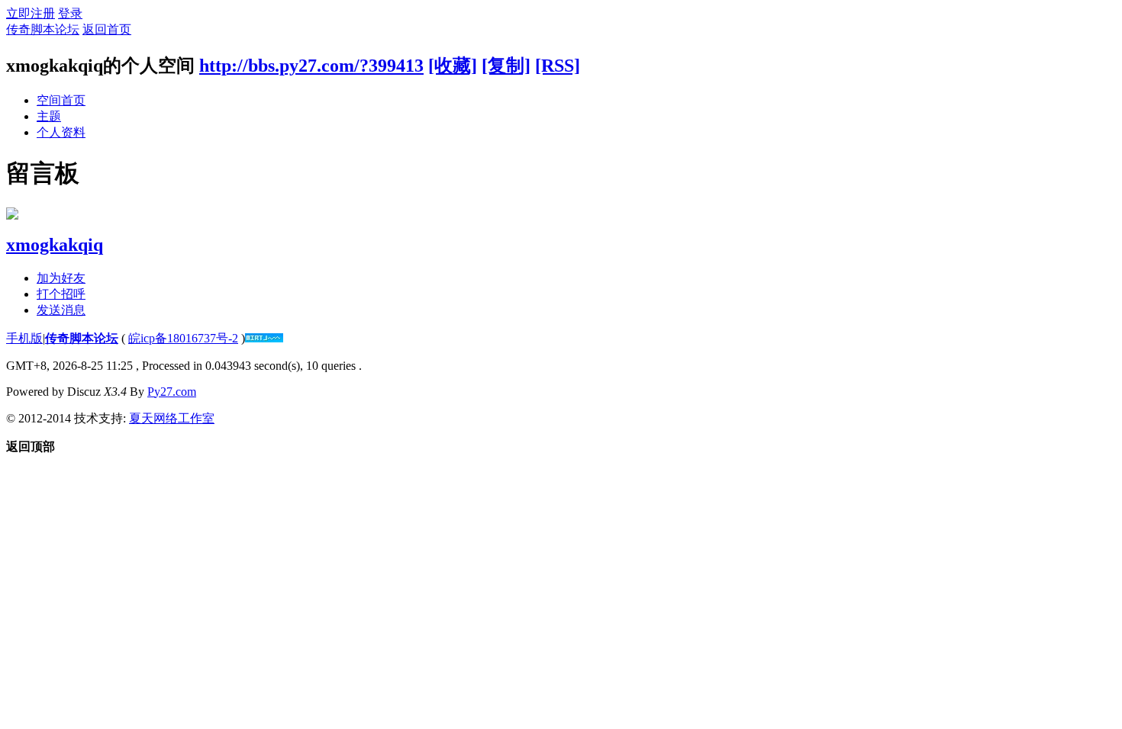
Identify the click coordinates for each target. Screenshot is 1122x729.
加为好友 (61, 277)
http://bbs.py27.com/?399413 (311, 65)
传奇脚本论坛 (42, 29)
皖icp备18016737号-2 (183, 338)
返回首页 (106, 29)
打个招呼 (61, 293)
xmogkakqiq (54, 245)
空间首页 (61, 100)
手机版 (24, 338)
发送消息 (61, 309)
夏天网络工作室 (171, 418)
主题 (49, 116)
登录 (70, 13)
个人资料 (61, 132)
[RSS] (557, 65)
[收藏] (452, 65)
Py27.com (171, 391)
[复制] (506, 65)
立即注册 (30, 13)
